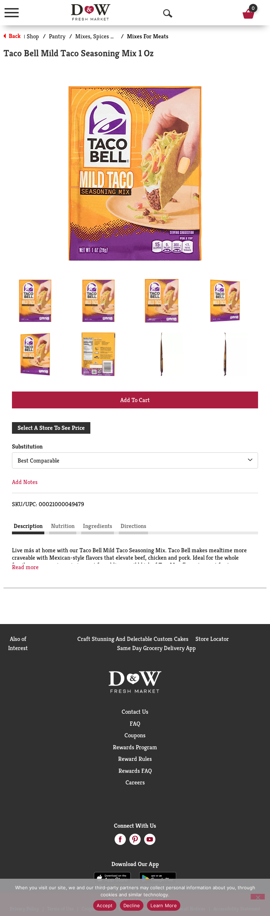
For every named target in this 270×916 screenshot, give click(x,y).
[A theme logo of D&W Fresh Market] (91, 12)
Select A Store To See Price (51, 428)
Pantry (57, 36)
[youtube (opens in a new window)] (149, 841)
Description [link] (28, 526)
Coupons (135, 735)
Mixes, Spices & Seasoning (108, 36)
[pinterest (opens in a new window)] (135, 841)
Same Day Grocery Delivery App (156, 648)
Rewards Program (135, 747)
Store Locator (212, 639)
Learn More (163, 905)
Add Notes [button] (25, 482)
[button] (35, 301)
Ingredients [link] (97, 526)
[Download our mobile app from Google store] (157, 878)
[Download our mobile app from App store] (112, 878)
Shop (33, 36)
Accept (105, 905)
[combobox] (135, 460)
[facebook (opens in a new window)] (120, 841)
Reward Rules (135, 759)
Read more (25, 567)
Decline (131, 905)
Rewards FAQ (135, 771)
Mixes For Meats (147, 36)
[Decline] (258, 896)
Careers (135, 782)
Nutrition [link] (63, 526)
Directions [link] (133, 526)
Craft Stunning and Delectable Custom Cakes (132, 639)
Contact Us (135, 711)
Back (14, 36)
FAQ (135, 723)
